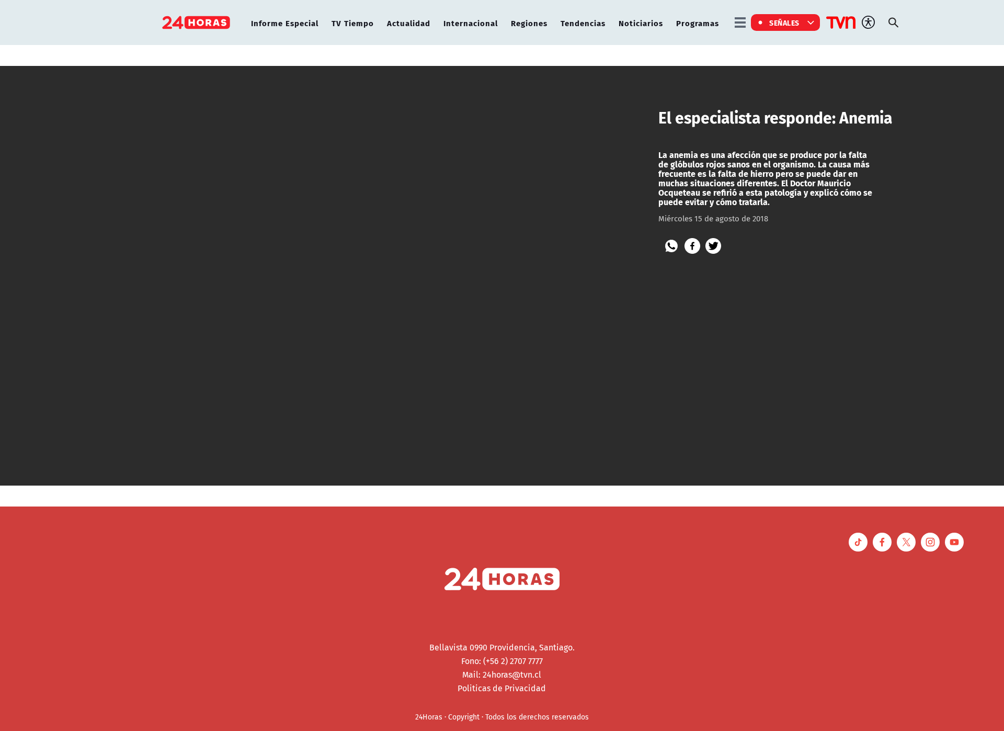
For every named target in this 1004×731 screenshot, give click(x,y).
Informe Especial (284, 23)
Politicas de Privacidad (502, 688)
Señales (784, 22)
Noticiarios (641, 23)
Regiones (529, 23)
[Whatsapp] (671, 246)
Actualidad (408, 23)
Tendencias (583, 23)
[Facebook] (692, 246)
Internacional (470, 23)
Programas (697, 23)
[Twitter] (713, 246)
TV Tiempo (353, 23)
